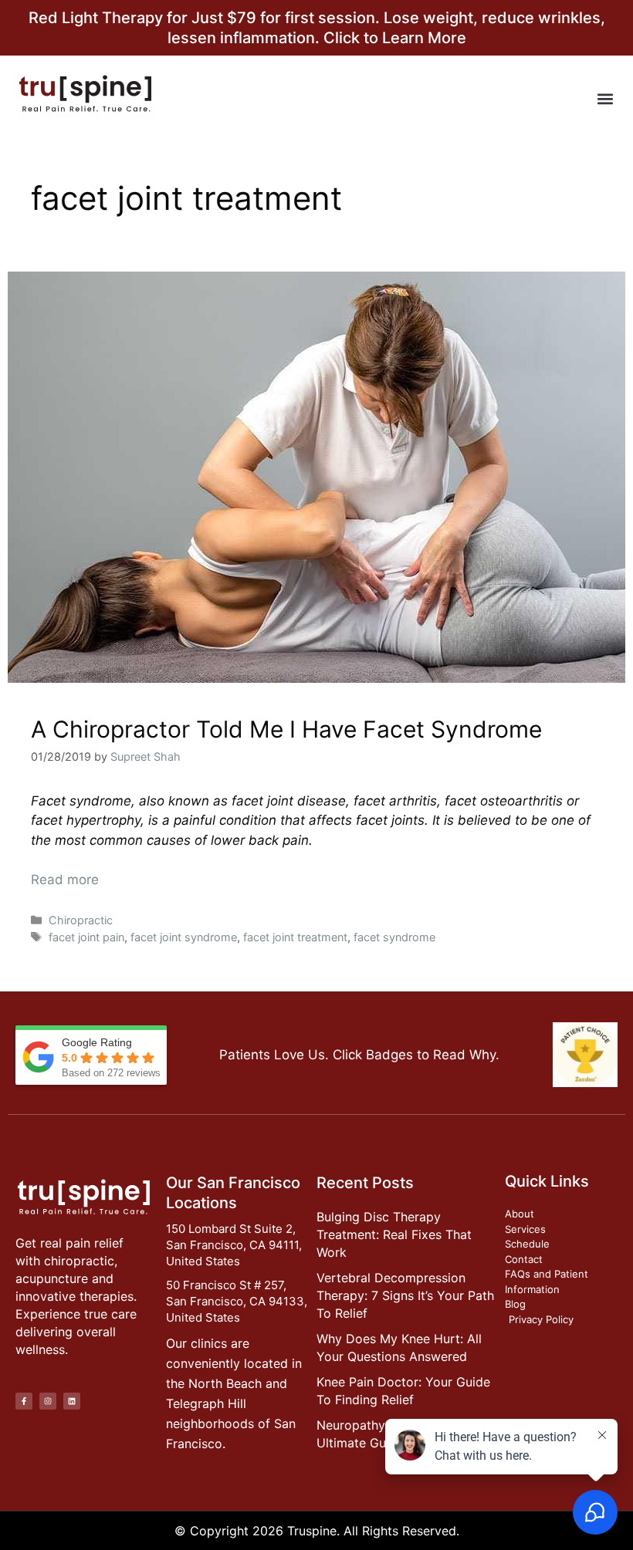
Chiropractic (81, 920)
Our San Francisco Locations (233, 1192)
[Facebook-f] (23, 1401)
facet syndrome (394, 937)
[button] (605, 98)
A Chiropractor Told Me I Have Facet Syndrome (286, 729)
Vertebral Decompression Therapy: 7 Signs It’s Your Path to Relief (405, 1295)
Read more (65, 879)
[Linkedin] (71, 1401)
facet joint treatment (295, 937)
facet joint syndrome (183, 937)
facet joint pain (86, 937)
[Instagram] (47, 1401)
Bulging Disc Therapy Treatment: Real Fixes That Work (394, 1234)
